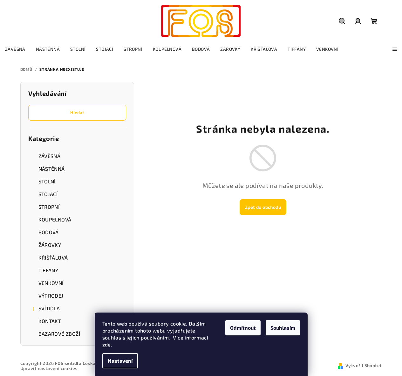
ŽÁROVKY (49, 245)
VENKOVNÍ (51, 283)
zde (106, 344)
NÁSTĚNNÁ (51, 169)
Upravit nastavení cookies (49, 368)
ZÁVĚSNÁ (49, 156)
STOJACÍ (48, 194)
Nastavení (120, 361)
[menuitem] (15, 49)
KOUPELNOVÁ (55, 219)
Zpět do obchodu (263, 207)
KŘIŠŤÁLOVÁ (53, 257)
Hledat (77, 112)
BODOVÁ (48, 232)
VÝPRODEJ (51, 296)
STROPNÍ (49, 207)
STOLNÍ (47, 181)
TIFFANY (48, 270)
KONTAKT (49, 321)
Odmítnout (243, 328)
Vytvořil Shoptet (363, 365)
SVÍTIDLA (49, 308)
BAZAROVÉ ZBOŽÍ (59, 334)
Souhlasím (282, 328)
